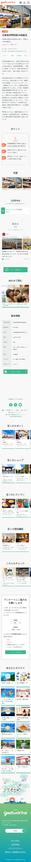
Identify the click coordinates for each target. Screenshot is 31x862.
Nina (7, 234)
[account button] (24, 3)
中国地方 (6, 787)
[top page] (3, 410)
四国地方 (11, 793)
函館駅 (6, 61)
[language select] (20, 3)
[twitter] (15, 405)
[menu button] (28, 3)
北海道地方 (24, 776)
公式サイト (16, 364)
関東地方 (22, 790)
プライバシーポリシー (15, 848)
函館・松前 (23, 410)
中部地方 (17, 793)
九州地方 (4, 794)
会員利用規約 (15, 844)
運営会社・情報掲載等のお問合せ (15, 852)
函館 (17, 61)
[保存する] (30, 29)
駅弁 (10, 114)
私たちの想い (15, 840)
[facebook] (10, 405)
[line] (20, 405)
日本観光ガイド (9, 410)
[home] (8, 2)
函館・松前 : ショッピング (14, 412)
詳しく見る (26, 237)
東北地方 (25, 785)
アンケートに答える (15, 652)
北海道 (22, 61)
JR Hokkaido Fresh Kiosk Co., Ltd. (17, 51)
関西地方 (13, 786)
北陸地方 (16, 783)
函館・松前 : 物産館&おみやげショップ (14, 414)
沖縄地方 (7, 780)
